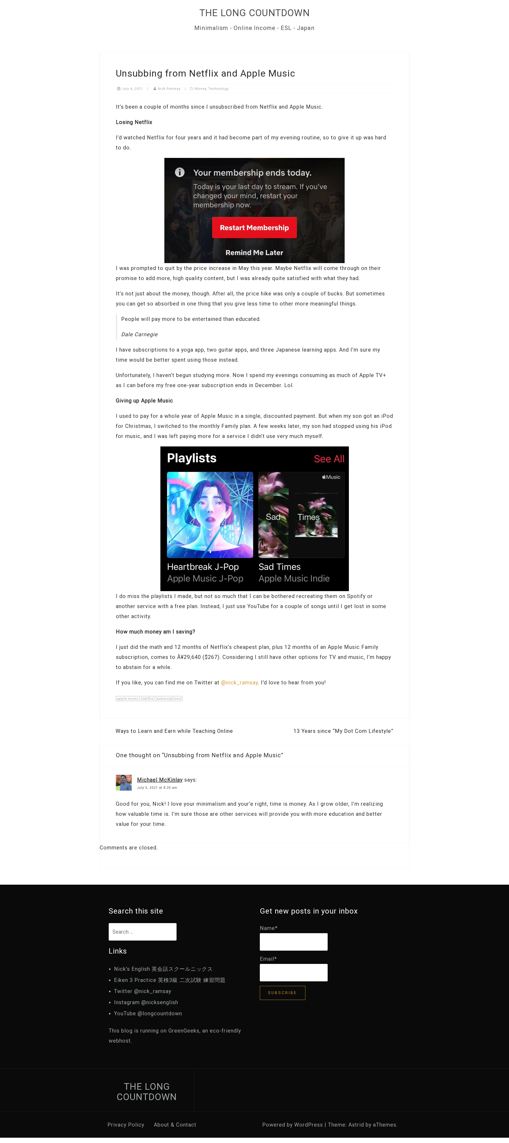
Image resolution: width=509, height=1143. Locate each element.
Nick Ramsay (169, 89)
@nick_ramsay (239, 682)
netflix (147, 699)
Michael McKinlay (160, 780)
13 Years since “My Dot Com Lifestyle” (343, 731)
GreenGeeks (183, 1030)
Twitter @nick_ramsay (142, 991)
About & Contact (175, 1125)
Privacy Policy (125, 1125)
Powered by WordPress (292, 1125)
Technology (218, 89)
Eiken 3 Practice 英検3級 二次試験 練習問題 (170, 980)
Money (200, 89)
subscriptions (169, 699)
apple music (128, 699)
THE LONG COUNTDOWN (254, 13)
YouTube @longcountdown (148, 1013)
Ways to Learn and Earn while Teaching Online (174, 731)
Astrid (356, 1125)
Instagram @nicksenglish (146, 1002)
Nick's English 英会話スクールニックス (163, 969)
